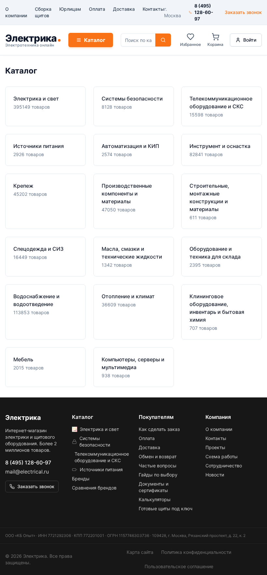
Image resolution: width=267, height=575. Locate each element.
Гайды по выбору (158, 474)
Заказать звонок (243, 12)
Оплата (97, 9)
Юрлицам (70, 9)
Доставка (124, 9)
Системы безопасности (94, 441)
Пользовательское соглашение (179, 566)
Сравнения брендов (94, 487)
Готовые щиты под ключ (165, 508)
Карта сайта (140, 552)
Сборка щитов (43, 12)
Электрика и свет (99, 429)
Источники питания (101, 469)
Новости (214, 474)
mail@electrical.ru (27, 471)
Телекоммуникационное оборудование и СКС (101, 457)
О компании (16, 12)
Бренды (81, 478)
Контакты (153, 9)
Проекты (215, 447)
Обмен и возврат (157, 456)
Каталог (94, 40)
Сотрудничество (223, 465)
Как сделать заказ (159, 429)
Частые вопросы (157, 465)
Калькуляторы (155, 499)
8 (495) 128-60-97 (28, 462)
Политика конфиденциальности (196, 552)
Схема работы (221, 456)
